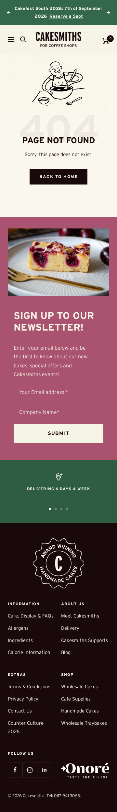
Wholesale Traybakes (84, 723)
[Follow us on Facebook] (15, 770)
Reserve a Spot (66, 16)
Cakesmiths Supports (84, 640)
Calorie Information (29, 652)
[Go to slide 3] (61, 509)
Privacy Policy (23, 698)
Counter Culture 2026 (26, 727)
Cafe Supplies (76, 698)
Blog (66, 652)
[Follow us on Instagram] (29, 770)
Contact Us (20, 710)
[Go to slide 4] (67, 509)
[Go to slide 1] (50, 509)
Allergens (18, 628)
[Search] (23, 39)
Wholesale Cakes (79, 686)
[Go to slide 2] (56, 509)
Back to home (58, 176)
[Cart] (105, 41)
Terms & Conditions (29, 686)
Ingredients (20, 640)
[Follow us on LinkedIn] (44, 770)
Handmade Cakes (80, 710)
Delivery (70, 628)
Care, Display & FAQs (31, 615)
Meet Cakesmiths (80, 615)
